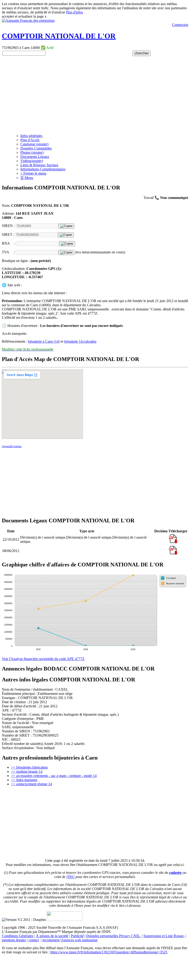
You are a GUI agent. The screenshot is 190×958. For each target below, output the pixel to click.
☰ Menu (26, 178)
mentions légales (14, 940)
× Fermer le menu (33, 173)
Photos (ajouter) (32, 152)
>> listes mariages (24, 780)
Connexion (180, 25)
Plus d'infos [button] (74, 12)
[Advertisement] (95, 97)
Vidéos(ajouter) (31, 161)
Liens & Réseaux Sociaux (39, 165)
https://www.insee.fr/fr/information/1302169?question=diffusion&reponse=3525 (108, 952)
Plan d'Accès (29, 140)
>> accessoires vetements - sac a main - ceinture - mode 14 (54, 776)
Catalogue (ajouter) (34, 144)
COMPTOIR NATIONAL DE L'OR (59, 36)
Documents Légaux (34, 157)
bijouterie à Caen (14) (44, 341)
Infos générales (31, 136)
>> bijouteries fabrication (29, 767)
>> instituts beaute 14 (26, 771)
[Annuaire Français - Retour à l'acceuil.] (28, 20)
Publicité (77, 936)
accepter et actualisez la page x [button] (24, 16)
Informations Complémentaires (42, 169)
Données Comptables (36, 148)
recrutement (51, 940)
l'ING (70, 877)
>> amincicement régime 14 (31, 784)
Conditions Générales (17, 936)
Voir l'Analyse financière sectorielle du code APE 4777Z (43, 659)
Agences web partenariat (79, 940)
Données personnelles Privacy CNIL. (113, 936)
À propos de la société (52, 936)
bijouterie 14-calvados (80, 341)
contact (33, 940)
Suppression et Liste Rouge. (163, 936)
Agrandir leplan (12, 446)
